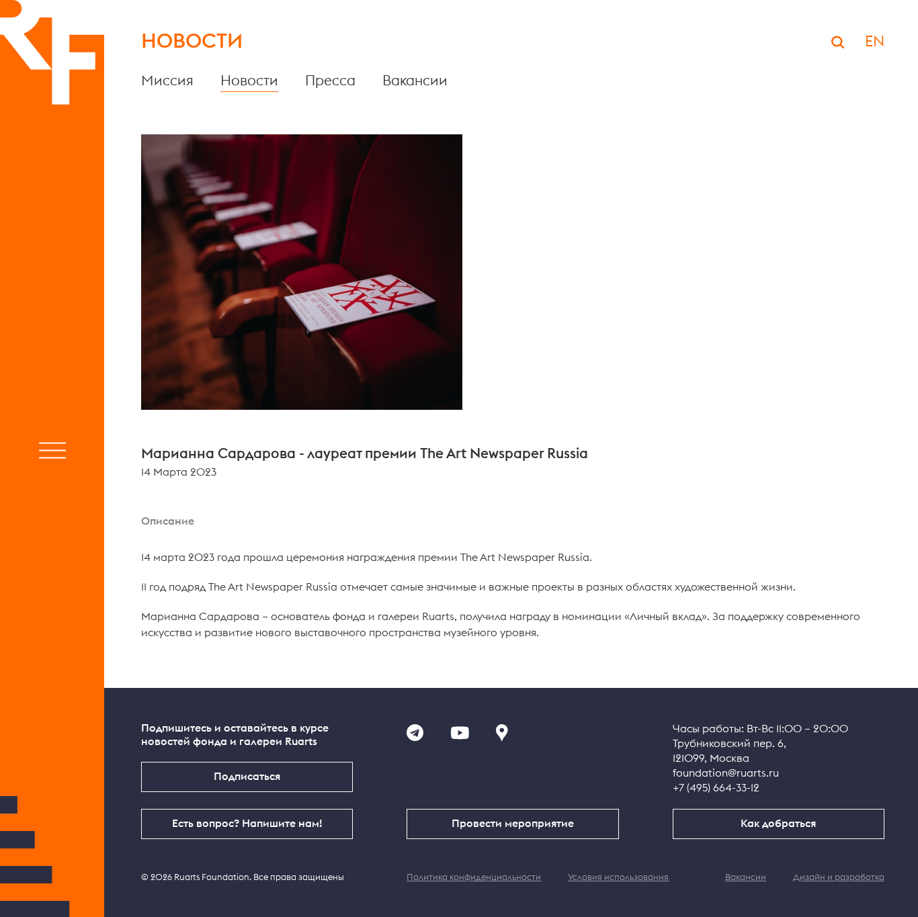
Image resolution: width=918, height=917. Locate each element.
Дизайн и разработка (838, 877)
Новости (249, 81)
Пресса (330, 81)
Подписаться (247, 776)
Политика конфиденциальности (474, 877)
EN (874, 41)
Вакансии (415, 81)
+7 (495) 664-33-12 (716, 788)
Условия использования (618, 877)
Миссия (167, 81)
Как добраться (778, 823)
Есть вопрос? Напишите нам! (247, 823)
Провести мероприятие (513, 823)
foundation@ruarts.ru (726, 773)
